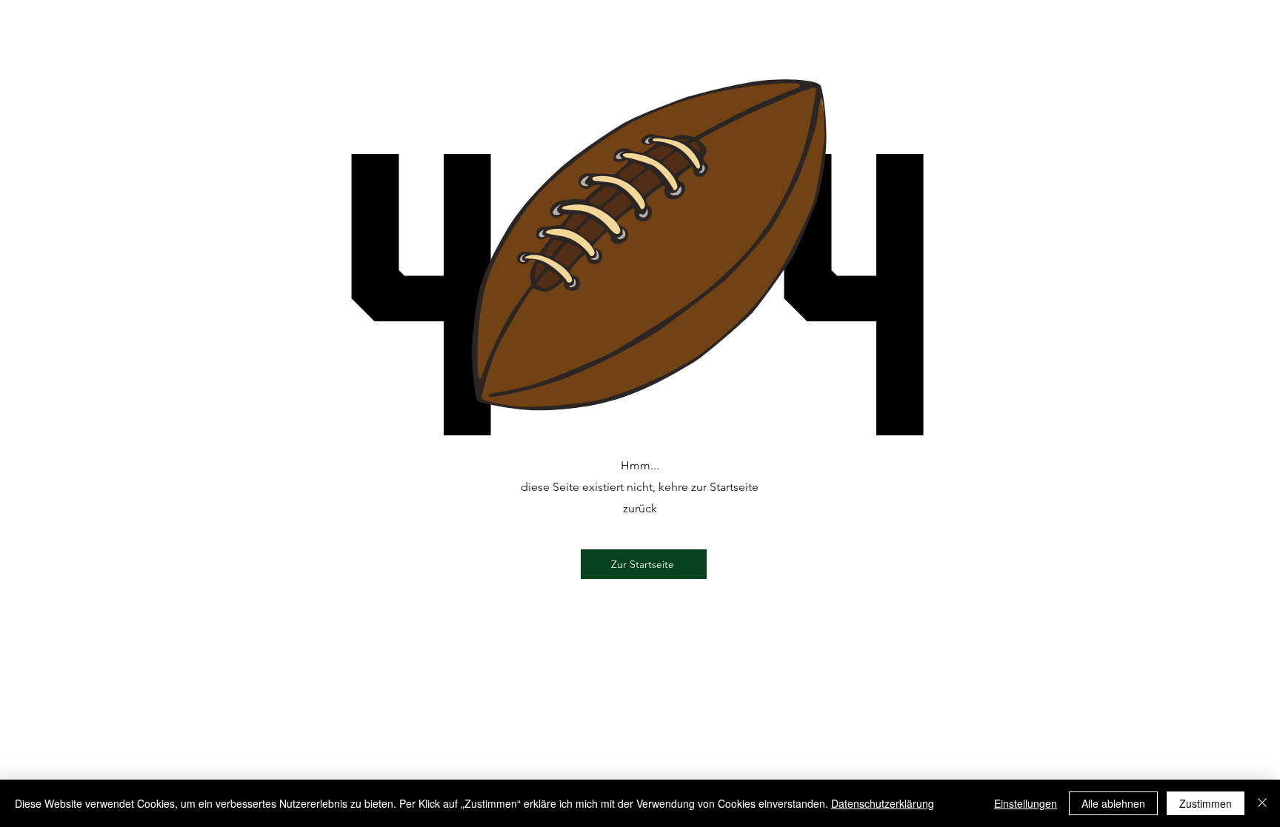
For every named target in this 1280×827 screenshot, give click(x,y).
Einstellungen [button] (1025, 803)
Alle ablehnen (1113, 803)
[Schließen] (1262, 803)
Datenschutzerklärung (882, 803)
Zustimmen (1205, 803)
